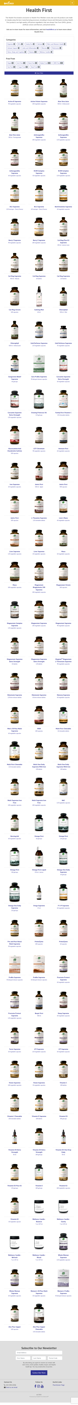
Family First (30, 44)
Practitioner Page (58, 1385)
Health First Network (42, 1396)
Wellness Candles (46, 52)
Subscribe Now (39, 1372)
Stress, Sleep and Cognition (16, 52)
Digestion (11, 44)
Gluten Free (45, 63)
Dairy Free (32, 63)
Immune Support (13, 48)
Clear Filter (39, 73)
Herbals (40, 44)
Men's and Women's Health (56, 44)
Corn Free (21, 63)
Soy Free (11, 67)
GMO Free (58, 63)
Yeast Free (35, 67)
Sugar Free (22, 67)
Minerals (45, 48)
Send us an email (11, 1387)
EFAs (20, 44)
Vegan (10, 63)
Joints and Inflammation (30, 48)
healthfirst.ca (51, 29)
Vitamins (32, 52)
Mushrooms (56, 48)
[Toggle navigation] (72, 3)
